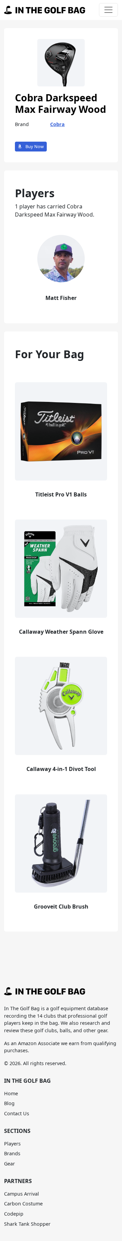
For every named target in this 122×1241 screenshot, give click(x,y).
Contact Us (16, 1113)
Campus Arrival (21, 1194)
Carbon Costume (23, 1203)
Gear (9, 1163)
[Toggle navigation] (108, 10)
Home (11, 1093)
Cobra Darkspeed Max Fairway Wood (60, 103)
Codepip (13, 1214)
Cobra (57, 124)
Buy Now (34, 146)
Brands (12, 1153)
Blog (9, 1103)
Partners (18, 1181)
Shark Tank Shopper (27, 1224)
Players (12, 1143)
